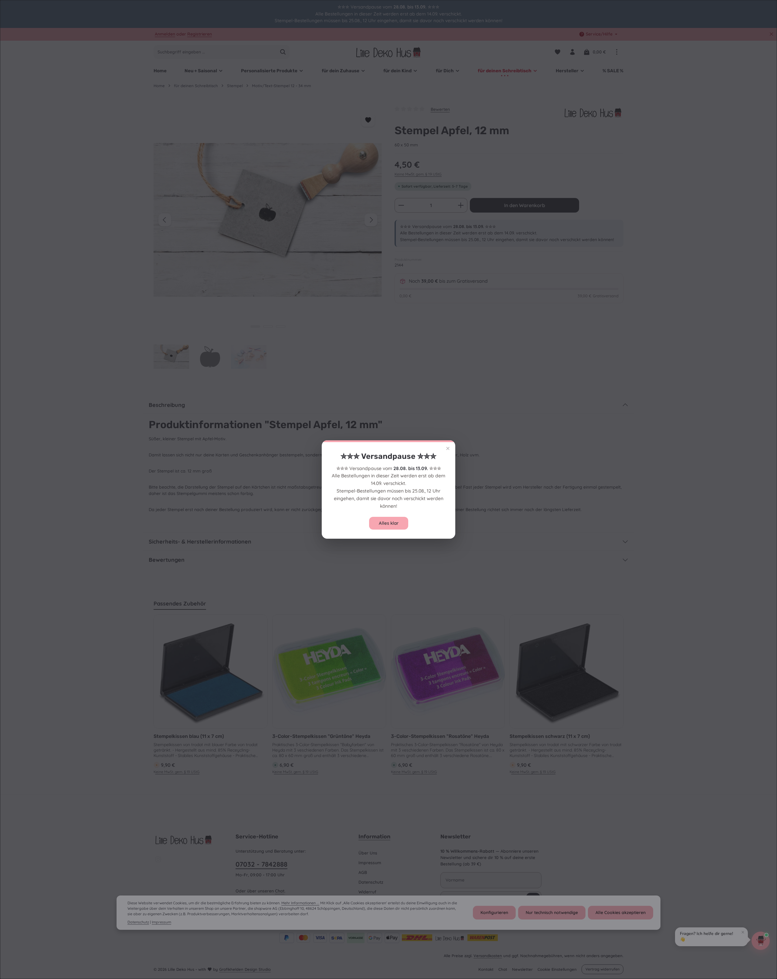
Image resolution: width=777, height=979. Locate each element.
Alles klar (389, 523)
